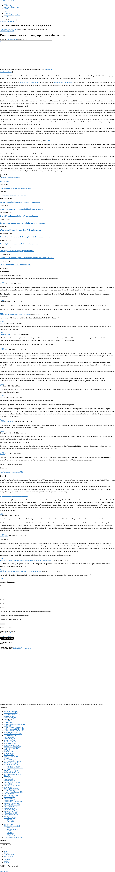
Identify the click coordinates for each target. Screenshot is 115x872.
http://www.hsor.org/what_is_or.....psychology (14, 496)
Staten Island (9, 800)
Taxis (7, 816)
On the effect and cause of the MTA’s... (15, 265)
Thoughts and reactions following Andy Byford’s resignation (25, 237)
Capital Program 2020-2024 (13, 730)
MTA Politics (9, 769)
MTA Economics (11, 764)
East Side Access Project (13, 734)
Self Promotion (10, 793)
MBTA (10, 832)
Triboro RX (8, 824)
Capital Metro (12, 829)
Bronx (7, 721)
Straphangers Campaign (13, 801)
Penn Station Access (12, 782)
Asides (6, 719)
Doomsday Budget (14, 766)
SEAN (2, 323)
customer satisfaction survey (29, 82)
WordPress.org (8, 856)
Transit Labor (10, 818)
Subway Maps (10, 808)
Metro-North (9, 753)
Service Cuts (9, 797)
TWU (10, 821)
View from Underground (13, 837)
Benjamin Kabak (11, 39)
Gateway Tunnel (10, 740)
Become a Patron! (5, 636)
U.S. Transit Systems (12, 826)
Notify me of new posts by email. (12, 620)
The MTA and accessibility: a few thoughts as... (19, 216)
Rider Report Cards (11, 789)
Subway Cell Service (12, 805)
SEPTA (10, 834)
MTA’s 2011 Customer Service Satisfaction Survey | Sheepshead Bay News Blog (25, 560)
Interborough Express (11, 745)
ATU (9, 819)
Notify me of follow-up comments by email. (15, 616)
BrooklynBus (4, 350)
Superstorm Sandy (11, 814)
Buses (7, 726)
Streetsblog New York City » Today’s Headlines (15, 314)
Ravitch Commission (15, 768)
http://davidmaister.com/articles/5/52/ (11, 472)
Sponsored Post (10, 798)
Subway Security (11, 813)
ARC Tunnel (9, 716)
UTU (9, 822)
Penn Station (9, 780)
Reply (2, 282)
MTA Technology (11, 771)
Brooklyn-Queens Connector (14, 724)
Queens (8, 787)
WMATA (11, 835)
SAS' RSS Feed (18, 647)
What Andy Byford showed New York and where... (20, 230)
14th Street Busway (11, 711)
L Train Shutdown (11, 748)
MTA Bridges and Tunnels (13, 761)
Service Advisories (11, 795)
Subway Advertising (11, 803)
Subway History (10, 806)
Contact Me (7, 5)
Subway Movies (10, 810)
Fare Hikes (9, 737)
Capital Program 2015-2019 (14, 729)
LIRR (7, 750)
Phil (1, 386)
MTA (48, 140)
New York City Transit (11, 29)
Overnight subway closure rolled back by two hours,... (22, 209)
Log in (6, 851)
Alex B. (2, 454)
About (5, 4)
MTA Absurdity (10, 759)
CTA (9, 831)
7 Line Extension (11, 713)
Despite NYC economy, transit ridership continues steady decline (27, 258)
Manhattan (8, 751)
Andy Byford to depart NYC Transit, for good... (19, 244)
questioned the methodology (63, 82)
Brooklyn (8, 722)
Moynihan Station (11, 756)
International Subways (12, 747)
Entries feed (7, 853)
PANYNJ (8, 777)
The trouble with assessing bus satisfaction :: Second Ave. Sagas (20, 571)
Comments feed (9, 854)
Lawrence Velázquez (6, 421)
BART (10, 827)
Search (6, 8)
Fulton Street (9, 738)
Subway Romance (11, 811)
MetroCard (9, 755)
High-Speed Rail (10, 742)
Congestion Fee (10, 732)
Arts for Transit (10, 718)
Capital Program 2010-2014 (14, 727)
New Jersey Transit (11, 772)
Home (2, 29)
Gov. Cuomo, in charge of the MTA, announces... (20, 202)
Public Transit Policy (12, 785)
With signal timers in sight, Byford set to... (17, 251)
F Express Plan (10, 735)
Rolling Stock (9, 790)
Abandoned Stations (11, 714)
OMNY (7, 776)
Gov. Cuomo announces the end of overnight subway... (22, 223)
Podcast (8, 784)
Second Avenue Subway (13, 792)
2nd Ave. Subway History (12, 7)
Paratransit (8, 779)
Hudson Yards (10, 743)
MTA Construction (11, 763)
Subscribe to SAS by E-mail (22, 649)
